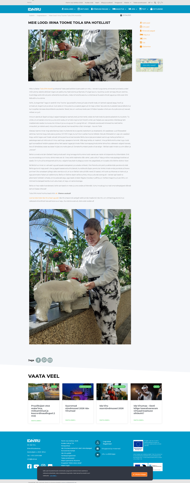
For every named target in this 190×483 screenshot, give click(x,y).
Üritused (84, 9)
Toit (144, 9)
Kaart (97, 3)
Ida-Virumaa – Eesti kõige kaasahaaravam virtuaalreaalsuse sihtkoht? (146, 410)
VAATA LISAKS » (36, 420)
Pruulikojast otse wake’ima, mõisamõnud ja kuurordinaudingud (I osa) (43, 411)
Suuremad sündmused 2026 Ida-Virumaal (77, 408)
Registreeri (107, 444)
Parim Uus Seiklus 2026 (74, 3)
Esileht (32, 15)
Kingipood (118, 3)
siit (56, 193)
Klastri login (65, 465)
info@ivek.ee (32, 459)
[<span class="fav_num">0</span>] (159, 3)
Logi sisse (107, 441)
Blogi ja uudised (107, 3)
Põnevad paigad (100, 9)
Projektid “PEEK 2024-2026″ (71, 463)
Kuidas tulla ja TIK (67, 443)
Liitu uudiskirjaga (108, 454)
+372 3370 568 (36, 455)
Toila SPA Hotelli (46, 89)
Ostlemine (158, 9)
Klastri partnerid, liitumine (70, 460)
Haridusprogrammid (68, 456)
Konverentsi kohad (68, 451)
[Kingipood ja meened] (97, 448)
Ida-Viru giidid (66, 453)
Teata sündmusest (140, 3)
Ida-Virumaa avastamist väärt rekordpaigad (76, 448)
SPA (133, 9)
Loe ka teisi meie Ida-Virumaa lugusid (43, 198)
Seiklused (68, 9)
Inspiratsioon (42, 15)
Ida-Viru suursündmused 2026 (111, 407)
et (150, 3)
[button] (155, 2)
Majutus (120, 9)
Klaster (126, 3)
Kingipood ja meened (111, 449)
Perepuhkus (65, 446)
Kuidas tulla (89, 3)
